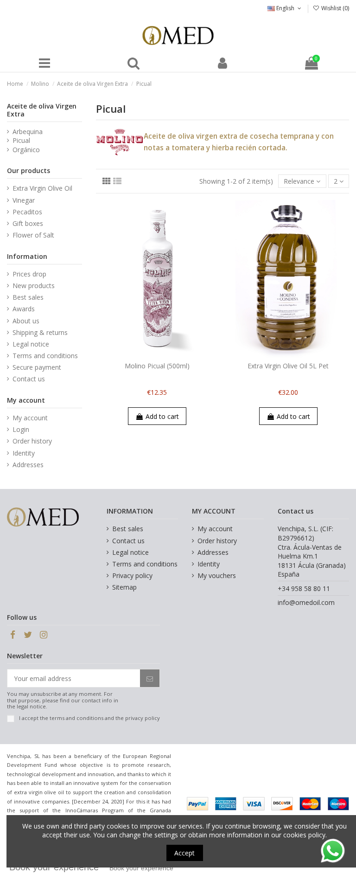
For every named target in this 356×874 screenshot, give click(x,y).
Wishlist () (334, 8)
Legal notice (31, 344)
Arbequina (28, 131)
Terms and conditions (45, 355)
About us (26, 320)
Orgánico (26, 149)
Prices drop (29, 274)
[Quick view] (163, 354)
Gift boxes (28, 223)
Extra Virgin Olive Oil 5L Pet (288, 365)
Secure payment (37, 367)
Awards (24, 308)
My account (30, 417)
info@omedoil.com (306, 602)
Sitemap (124, 587)
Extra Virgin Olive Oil (42, 188)
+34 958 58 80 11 (304, 588)
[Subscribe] (149, 678)
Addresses (28, 464)
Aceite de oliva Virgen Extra (41, 110)
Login (21, 429)
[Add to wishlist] (150, 354)
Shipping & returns (40, 332)
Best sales (28, 297)
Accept (184, 852)
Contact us (29, 378)
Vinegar (24, 200)
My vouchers (216, 575)
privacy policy (142, 717)
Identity (24, 453)
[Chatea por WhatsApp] (333, 850)
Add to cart (162, 416)
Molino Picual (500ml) (157, 365)
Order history (32, 441)
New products (34, 285)
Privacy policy (132, 575)
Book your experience (141, 868)
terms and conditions (76, 717)
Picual (21, 140)
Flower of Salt (33, 235)
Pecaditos (27, 211)
